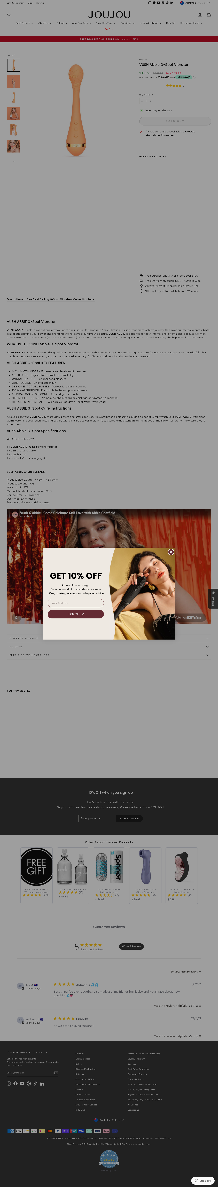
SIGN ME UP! (76, 614)
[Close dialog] (171, 552)
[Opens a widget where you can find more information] (203, 1181)
